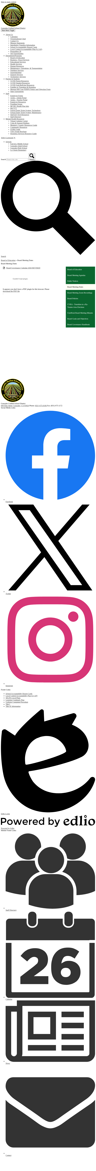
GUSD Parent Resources (19, 81)
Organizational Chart (18, 39)
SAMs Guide (15, 129)
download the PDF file (11, 291)
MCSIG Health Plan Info (19, 106)
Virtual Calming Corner (19, 121)
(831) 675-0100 (41, 406)
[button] (9, 35)
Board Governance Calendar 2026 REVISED (23, 268)
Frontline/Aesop (16, 104)
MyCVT (13, 108)
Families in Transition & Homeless (23, 87)
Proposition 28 (15, 51)
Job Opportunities (16, 54)
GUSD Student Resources (20, 83)
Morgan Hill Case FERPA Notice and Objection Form (30, 89)
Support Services (16, 75)
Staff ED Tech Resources (19, 115)
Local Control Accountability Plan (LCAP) (26, 49)
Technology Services (18, 77)
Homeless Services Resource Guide (23, 134)
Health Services (16, 64)
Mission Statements (17, 43)
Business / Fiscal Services (19, 60)
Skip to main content (8, 2)
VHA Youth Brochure (18, 132)
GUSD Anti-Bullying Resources (22, 85)
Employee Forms (16, 96)
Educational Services (18, 62)
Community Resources (18, 127)
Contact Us (14, 41)
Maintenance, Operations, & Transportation (26, 68)
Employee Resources (18, 102)
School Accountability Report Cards (23, 47)
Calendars (14, 37)
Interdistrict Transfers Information (22, 45)
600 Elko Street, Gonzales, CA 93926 (15, 406)
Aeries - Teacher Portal (18, 100)
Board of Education (17, 58)
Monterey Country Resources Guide (23, 125)
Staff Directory (15, 117)
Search (3, 159)
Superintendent (15, 73)
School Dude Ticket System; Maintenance (25, 113)
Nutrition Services (17, 70)
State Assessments (17, 91)
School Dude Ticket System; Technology (25, 110)
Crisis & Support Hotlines (19, 123)
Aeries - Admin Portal (18, 98)
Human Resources (17, 66)
